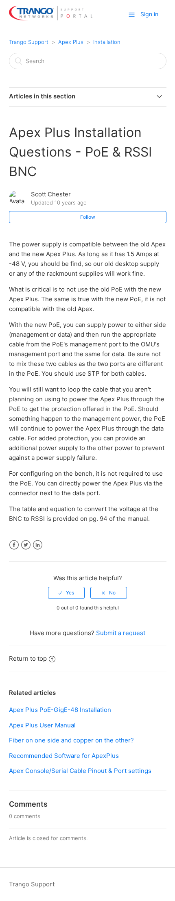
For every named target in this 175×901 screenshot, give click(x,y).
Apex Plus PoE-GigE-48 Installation (60, 710)
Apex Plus (70, 42)
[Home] (50, 18)
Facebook (14, 545)
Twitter (26, 545)
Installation (106, 42)
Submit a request (120, 633)
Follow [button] (87, 217)
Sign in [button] (149, 14)
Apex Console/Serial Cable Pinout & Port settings (80, 771)
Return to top (28, 658)
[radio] (66, 593)
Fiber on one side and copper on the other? (71, 740)
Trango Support (28, 42)
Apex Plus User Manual (42, 725)
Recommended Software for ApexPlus (64, 756)
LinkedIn (38, 545)
